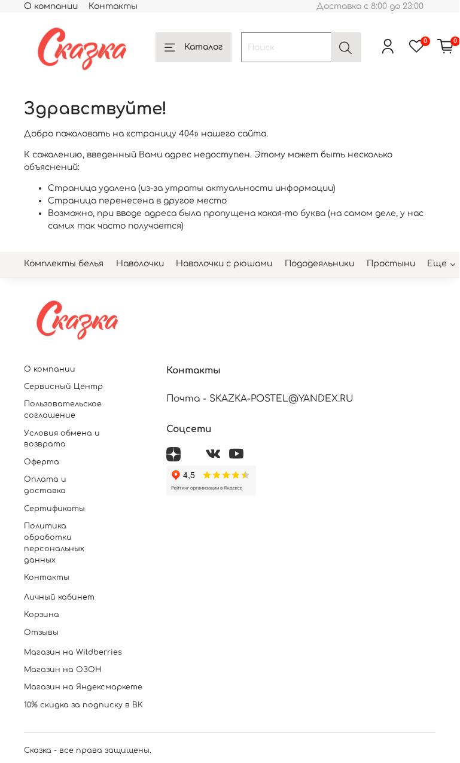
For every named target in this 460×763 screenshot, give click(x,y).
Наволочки (140, 263)
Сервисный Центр (63, 386)
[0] (445, 47)
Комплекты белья (63, 263)
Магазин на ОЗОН (63, 669)
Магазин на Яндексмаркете (83, 687)
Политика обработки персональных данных (54, 543)
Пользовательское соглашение (63, 410)
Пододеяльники (319, 263)
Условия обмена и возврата (62, 439)
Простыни (391, 263)
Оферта (41, 462)
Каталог (203, 46)
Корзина (41, 614)
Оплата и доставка (45, 485)
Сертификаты (54, 508)
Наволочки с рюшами (224, 263)
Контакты (113, 6)
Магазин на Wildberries (73, 652)
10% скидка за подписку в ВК (83, 705)
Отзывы (41, 632)
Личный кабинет (59, 597)
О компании (51, 6)
